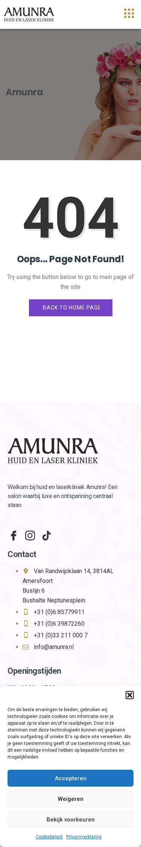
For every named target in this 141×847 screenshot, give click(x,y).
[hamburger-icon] (128, 15)
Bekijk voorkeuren (71, 819)
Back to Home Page (72, 308)
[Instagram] (27, 532)
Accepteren (70, 778)
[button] (129, 695)
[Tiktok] (44, 532)
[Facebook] (11, 532)
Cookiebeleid (49, 836)
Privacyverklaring (84, 836)
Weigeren (70, 799)
